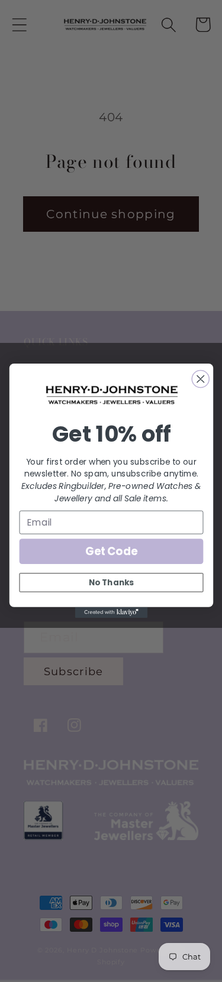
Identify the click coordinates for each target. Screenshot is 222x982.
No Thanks (111, 582)
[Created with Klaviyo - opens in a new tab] (111, 612)
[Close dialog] (200, 379)
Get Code (111, 551)
